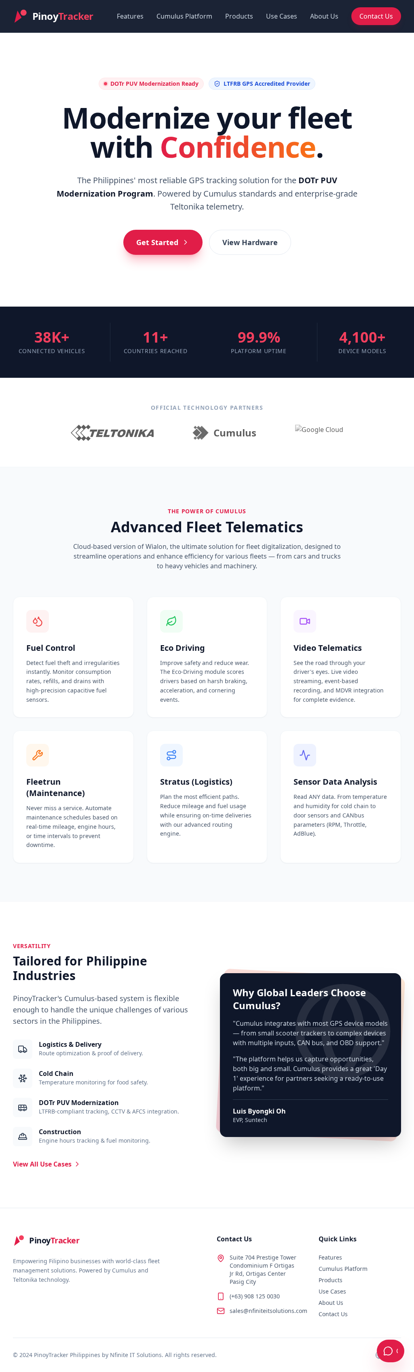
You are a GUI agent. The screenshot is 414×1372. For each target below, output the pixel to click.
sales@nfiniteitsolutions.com (268, 1311)
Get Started (157, 242)
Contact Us (376, 16)
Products (239, 16)
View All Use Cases (42, 1164)
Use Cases (281, 16)
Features (130, 16)
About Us (324, 16)
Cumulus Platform (184, 16)
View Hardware (250, 242)
